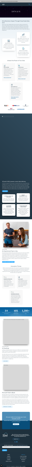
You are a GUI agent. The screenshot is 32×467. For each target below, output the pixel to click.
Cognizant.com (4, 1)
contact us (16, 424)
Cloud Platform (23, 456)
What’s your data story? (22, 78)
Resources (23, 459)
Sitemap (20, 466)
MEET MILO (5, 191)
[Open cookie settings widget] (1, 466)
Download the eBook (7, 406)
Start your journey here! (7, 77)
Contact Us (16, 439)
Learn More (5, 361)
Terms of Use (17, 466)
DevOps (23, 461)
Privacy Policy (9, 461)
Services (12, 1)
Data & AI (23, 454)
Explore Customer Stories (8, 261)
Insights (16, 1)
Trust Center (23, 466)
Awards (8, 456)
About (9, 454)
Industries (9, 1)
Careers (8, 459)
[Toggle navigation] (29, 4)
